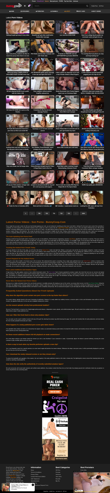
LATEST (68, 11)
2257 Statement (35, 478)
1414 (83, 213)
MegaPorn (45, 491)
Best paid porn (54, 1)
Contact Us (34, 483)
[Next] (76, 213)
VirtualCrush (40, 1)
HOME (12, 11)
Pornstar (58, 472)
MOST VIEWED (97, 11)
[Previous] (32, 213)
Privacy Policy (34, 474)
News (32, 470)
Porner (34, 1)
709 (39, 213)
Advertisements (35, 481)
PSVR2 (61, 1)
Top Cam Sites (68, 1)
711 (54, 213)
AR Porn (65, 491)
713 (69, 213)
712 (61, 213)
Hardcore (58, 474)
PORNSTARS (40, 11)
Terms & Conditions (36, 472)
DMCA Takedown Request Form (39, 485)
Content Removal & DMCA (38, 476)
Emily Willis (84, 470)
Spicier (47, 1)
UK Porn (101, 6)
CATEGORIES (25, 11)
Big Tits (58, 481)
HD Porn (58, 470)
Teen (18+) (59, 476)
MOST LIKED (81, 11)
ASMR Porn (52, 491)
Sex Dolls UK (59, 491)
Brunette (58, 478)
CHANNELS (55, 11)
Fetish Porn (94, 6)
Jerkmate (75, 1)
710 (47, 213)
